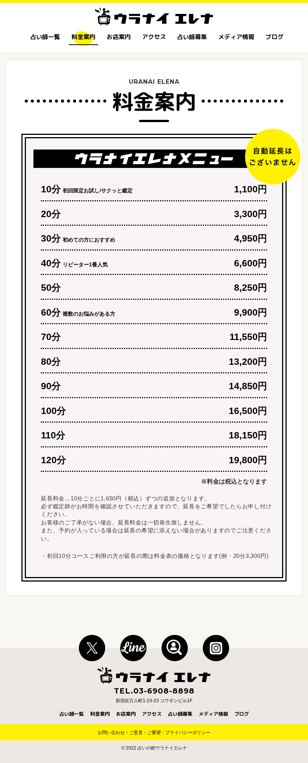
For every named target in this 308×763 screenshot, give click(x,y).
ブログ (275, 37)
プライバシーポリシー (187, 732)
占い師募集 (192, 37)
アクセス (154, 37)
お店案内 (119, 37)
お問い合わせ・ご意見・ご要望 (129, 732)
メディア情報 (236, 37)
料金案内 (83, 37)
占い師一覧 (45, 37)
